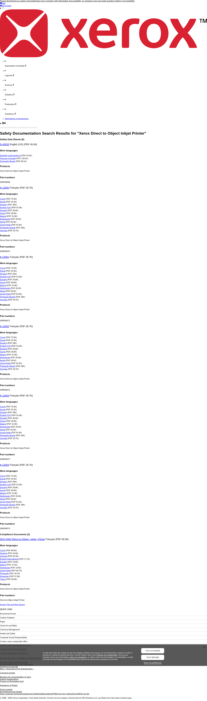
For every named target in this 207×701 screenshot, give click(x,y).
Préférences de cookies (62, 694)
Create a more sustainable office (13, 641)
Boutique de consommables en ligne (15, 677)
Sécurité (75, 694)
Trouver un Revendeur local (12, 681)
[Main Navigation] (103, 123)
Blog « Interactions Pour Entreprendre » (17, 669)
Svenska (3, 231)
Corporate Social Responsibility (13, 638)
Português (4, 573)
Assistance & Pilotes (8, 685)
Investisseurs (26, 694)
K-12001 (4, 257)
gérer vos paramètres (78, 657)
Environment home (8, 614)
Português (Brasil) (7, 161)
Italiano (3, 216)
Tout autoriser (152, 651)
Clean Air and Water (8, 626)
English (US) (5, 208)
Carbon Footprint (7, 618)
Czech (3, 199)
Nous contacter (6, 694)
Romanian (4, 576)
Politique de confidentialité (106, 655)
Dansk (3, 202)
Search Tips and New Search (12, 605)
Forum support (6, 690)
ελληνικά (3, 556)
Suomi (3, 213)
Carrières (17, 694)
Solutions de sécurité (9, 667)
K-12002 (4, 326)
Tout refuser (152, 657)
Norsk (2, 222)
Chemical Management (10, 630)
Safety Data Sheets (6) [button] (12, 139)
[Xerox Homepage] (103, 57)
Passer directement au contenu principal (17, 1)
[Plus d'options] (103, 8)
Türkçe (3, 579)
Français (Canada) (8, 158)
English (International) (9, 559)
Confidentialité (38, 694)
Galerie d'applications (9, 679)
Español (3, 210)
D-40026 (4, 144)
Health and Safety (7, 634)
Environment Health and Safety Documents (18, 127)
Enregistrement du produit (11, 692)
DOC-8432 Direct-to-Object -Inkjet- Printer (22, 539)
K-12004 (4, 465)
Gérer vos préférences (152, 663)
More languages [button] (9, 150)
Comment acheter (7, 673)
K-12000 (4, 187)
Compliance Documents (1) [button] (15, 534)
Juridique (48, 694)
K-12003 (4, 395)
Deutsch (3, 205)
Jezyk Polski (5, 225)
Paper (2, 622)
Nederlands (5, 219)
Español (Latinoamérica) (10, 156)
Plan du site (84, 694)
